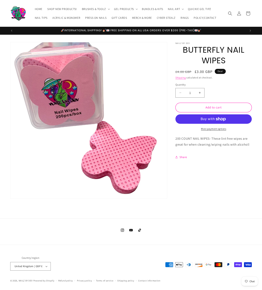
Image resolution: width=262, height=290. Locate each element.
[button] (95, 9)
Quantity (180, 84)
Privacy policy (84, 280)
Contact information (149, 280)
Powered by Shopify (43, 280)
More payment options (213, 128)
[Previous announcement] (11, 31)
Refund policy (65, 280)
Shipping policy (125, 280)
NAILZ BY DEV (26, 280)
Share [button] (183, 157)
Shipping (180, 77)
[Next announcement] (250, 31)
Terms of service (104, 280)
